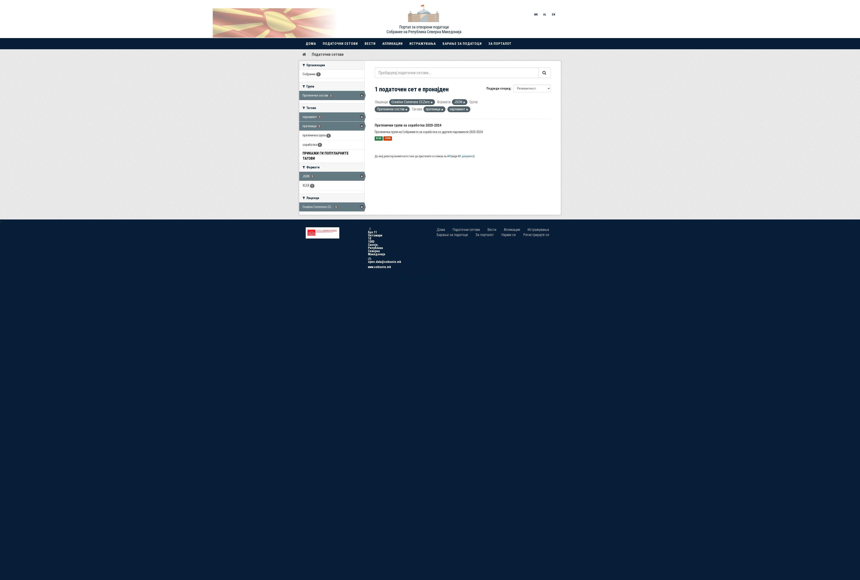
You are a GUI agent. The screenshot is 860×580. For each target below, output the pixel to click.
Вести (370, 44)
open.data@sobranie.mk (369, 261)
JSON (388, 138)
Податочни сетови (340, 44)
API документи (466, 156)
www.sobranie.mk (369, 267)
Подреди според (498, 88)
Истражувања (422, 44)
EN (553, 14)
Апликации (392, 44)
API (449, 156)
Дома (311, 44)
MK (536, 14)
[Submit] (545, 73)
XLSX (378, 138)
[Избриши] (432, 102)
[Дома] (304, 54)
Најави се (508, 235)
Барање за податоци (462, 44)
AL (544, 14)
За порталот (500, 44)
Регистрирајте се (536, 235)
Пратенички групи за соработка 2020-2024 (408, 125)
